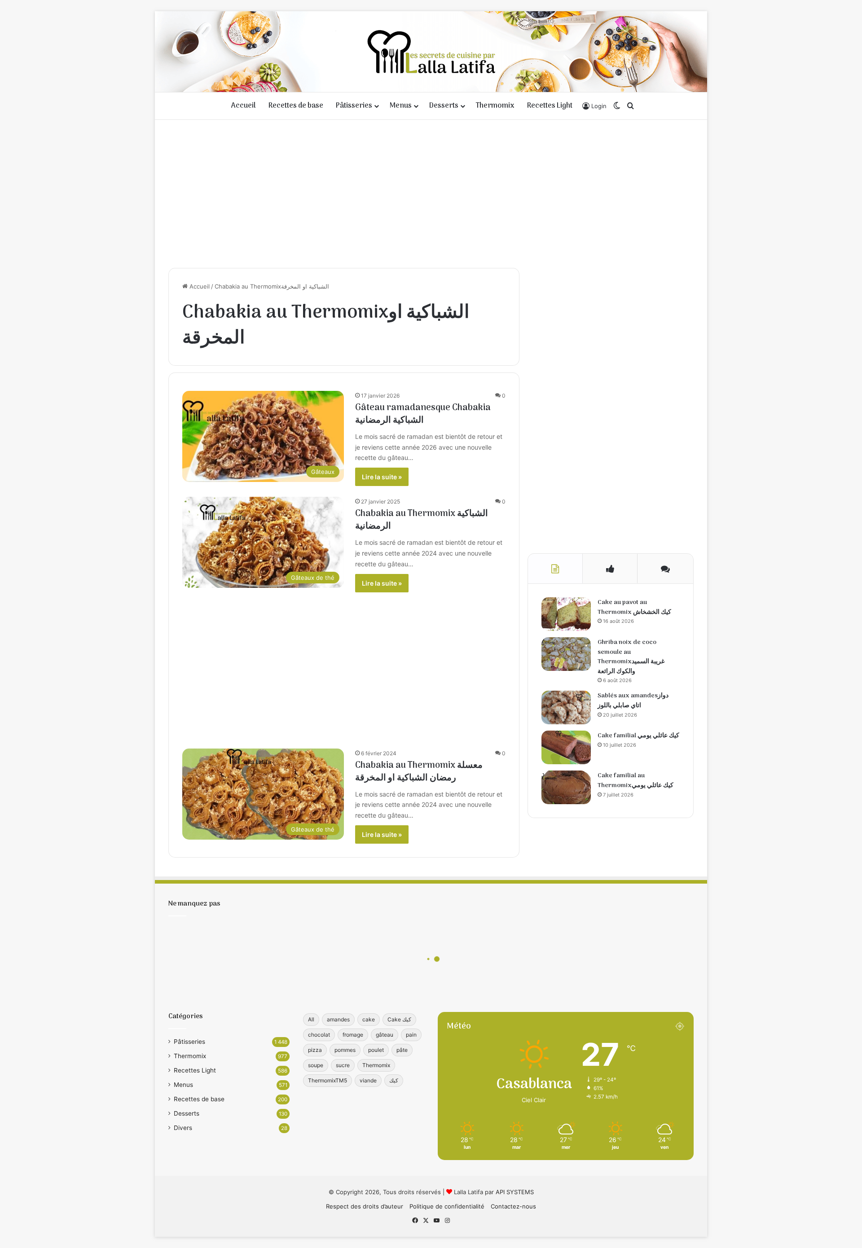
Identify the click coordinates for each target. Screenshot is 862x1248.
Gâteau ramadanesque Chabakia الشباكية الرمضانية (423, 414)
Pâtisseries (354, 106)
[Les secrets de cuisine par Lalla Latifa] (431, 51)
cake (368, 1019)
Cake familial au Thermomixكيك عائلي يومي (635, 781)
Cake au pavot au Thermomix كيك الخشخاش (634, 607)
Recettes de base (295, 106)
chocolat (319, 1034)
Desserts (443, 106)
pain (411, 1034)
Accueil (243, 106)
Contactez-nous (513, 1206)
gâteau (384, 1034)
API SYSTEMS (515, 1191)
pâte (402, 1050)
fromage (353, 1034)
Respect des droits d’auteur (364, 1206)
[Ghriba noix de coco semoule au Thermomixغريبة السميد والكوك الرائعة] (566, 654)
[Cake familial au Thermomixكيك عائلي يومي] (566, 787)
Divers (183, 1127)
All (311, 1019)
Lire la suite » (382, 477)
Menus (401, 106)
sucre (343, 1065)
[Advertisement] (431, 191)
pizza (315, 1050)
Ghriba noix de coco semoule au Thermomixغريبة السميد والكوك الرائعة (631, 657)
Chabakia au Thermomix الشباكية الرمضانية (421, 520)
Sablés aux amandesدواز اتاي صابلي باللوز (633, 701)
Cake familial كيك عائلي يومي (638, 736)
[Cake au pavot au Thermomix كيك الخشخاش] (566, 614)
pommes (345, 1050)
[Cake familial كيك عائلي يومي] (566, 747)
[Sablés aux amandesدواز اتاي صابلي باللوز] (566, 707)
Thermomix (495, 106)
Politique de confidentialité (446, 1206)
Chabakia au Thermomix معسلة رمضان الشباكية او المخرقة (419, 771)
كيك (393, 1080)
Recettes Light (549, 106)
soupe (315, 1065)
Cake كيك (399, 1019)
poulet (376, 1050)
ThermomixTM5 (327, 1080)
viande (368, 1080)
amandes (338, 1019)
